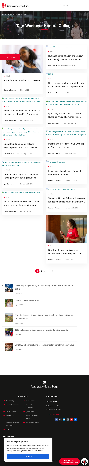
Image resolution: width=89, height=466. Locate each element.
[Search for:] (71, 5)
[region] (28, 450)
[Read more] (22, 47)
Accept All (28, 456)
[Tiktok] (68, 419)
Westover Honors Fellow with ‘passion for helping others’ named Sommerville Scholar (66, 201)
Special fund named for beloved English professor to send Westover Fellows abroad (21, 147)
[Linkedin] (64, 419)
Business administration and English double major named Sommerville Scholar (65, 59)
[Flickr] (75, 419)
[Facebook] (56, 419)
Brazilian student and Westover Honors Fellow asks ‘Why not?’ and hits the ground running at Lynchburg (66, 253)
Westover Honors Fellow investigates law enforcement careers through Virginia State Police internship (21, 205)
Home (4, 14)
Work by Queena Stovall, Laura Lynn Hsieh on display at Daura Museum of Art (44, 317)
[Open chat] (84, 461)
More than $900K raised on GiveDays (22, 80)
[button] (54, 414)
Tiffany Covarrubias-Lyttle (27, 300)
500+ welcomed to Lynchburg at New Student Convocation (42, 330)
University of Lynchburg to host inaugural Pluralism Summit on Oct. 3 (44, 287)
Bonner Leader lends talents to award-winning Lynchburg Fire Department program (22, 114)
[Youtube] (71, 419)
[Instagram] (60, 419)
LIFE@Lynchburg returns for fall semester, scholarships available (45, 345)
